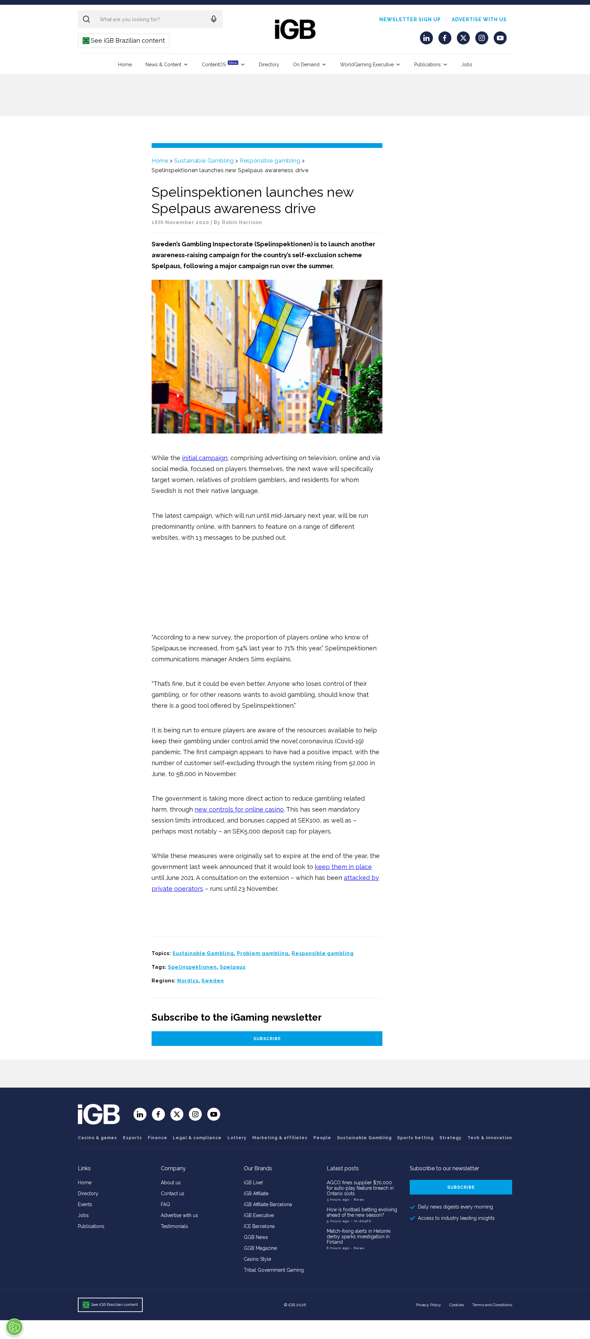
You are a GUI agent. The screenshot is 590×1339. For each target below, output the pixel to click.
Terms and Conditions (492, 1304)
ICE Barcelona (259, 1226)
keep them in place (343, 866)
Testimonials (174, 1226)
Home (125, 64)
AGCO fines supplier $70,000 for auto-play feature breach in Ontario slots (360, 1188)
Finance (157, 1137)
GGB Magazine (260, 1248)
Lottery (237, 1137)
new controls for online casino (239, 809)
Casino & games (97, 1137)
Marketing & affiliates (280, 1137)
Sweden (212, 980)
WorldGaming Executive (367, 64)
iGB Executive (259, 1215)
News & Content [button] (163, 64)
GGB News (256, 1237)
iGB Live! (253, 1182)
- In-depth (361, 1221)
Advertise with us (479, 19)
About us (171, 1182)
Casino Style (257, 1259)
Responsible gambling (270, 160)
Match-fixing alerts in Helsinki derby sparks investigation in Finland (359, 1236)
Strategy (450, 1137)
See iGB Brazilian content (124, 40)
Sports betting (415, 1137)
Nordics (187, 980)
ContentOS (219, 64)
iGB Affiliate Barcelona (268, 1204)
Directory (269, 64)
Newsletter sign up (410, 19)
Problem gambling (263, 953)
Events (85, 1204)
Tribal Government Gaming (274, 1270)
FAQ (165, 1204)
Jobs (466, 64)
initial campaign (204, 457)
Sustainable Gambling (204, 160)
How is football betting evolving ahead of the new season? (362, 1212)
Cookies (456, 1304)
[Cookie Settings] (14, 1327)
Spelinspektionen (192, 967)
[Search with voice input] (214, 19)
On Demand (306, 64)
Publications (427, 64)
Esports (132, 1137)
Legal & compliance (197, 1137)
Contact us (172, 1193)
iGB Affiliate (256, 1193)
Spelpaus (232, 967)
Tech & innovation (489, 1137)
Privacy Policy (428, 1304)
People (322, 1137)
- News (357, 1199)
